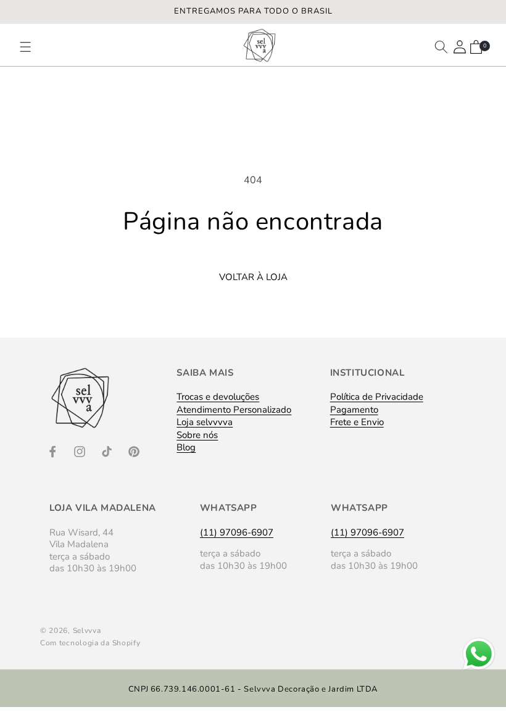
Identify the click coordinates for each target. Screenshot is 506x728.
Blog (186, 447)
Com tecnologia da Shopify (90, 643)
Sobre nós (197, 435)
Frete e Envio (357, 422)
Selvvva (87, 630)
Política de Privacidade (376, 400)
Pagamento (354, 409)
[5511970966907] (478, 669)
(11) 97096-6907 (236, 532)
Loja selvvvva (204, 422)
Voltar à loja (253, 277)
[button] (31, 47)
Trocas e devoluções (217, 400)
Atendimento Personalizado (233, 409)
